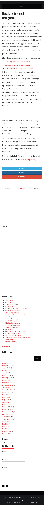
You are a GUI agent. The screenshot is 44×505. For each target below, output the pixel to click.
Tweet (23, 168)
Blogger (22, 500)
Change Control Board (12, 327)
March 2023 (6, 375)
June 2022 (5, 397)
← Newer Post (7, 188)
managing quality (28, 160)
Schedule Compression (12, 323)
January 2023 (6, 380)
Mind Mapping (9, 317)
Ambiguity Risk (9, 329)
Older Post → (37, 188)
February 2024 (7, 365)
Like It (23, 172)
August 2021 (6, 421)
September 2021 (7, 419)
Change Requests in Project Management (18, 337)
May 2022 (5, 400)
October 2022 (6, 387)
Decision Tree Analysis (12, 319)
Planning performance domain (17, 62)
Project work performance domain (19, 68)
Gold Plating (9, 340)
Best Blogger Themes (33, 502)
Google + (23, 177)
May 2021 (5, 429)
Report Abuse (6, 347)
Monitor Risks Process (12, 333)
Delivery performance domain (17, 65)
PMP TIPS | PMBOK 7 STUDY (23, 497)
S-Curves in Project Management (15, 331)
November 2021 (7, 414)
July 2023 (5, 370)
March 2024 (6, 363)
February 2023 (7, 378)
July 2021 (5, 424)
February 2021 (6, 431)
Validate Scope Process (12, 311)
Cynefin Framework (11, 304)
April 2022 (5, 402)
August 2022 (6, 392)
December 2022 (7, 382)
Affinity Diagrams (10, 342)
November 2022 (7, 385)
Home (22, 188)
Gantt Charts (9, 300)
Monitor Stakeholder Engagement (16, 308)
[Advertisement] (18, 114)
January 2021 (6, 434)
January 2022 (6, 409)
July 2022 (5, 395)
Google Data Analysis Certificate (15, 315)
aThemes (13, 502)
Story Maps (8, 302)
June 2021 (5, 426)
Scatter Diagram (10, 306)
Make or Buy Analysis (12, 313)
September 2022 (7, 390)
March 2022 (6, 404)
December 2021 (7, 412)
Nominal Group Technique (14, 321)
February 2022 (7, 407)
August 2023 (6, 368)
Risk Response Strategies (13, 335)
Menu (22, 6)
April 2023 (5, 373)
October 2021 (6, 417)
